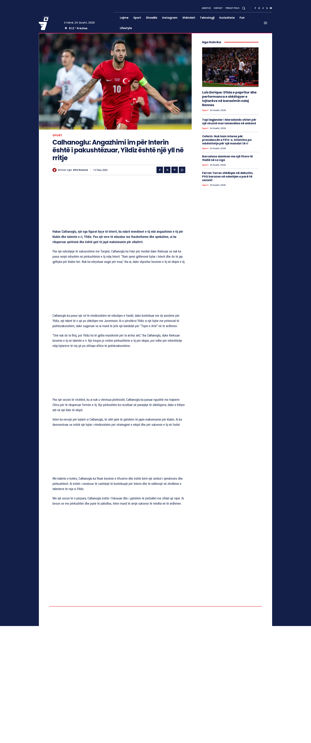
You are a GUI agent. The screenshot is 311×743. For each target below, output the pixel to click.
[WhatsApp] (182, 170)
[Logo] (49, 23)
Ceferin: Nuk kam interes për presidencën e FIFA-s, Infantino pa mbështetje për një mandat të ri (227, 139)
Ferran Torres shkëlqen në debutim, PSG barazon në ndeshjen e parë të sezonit (227, 176)
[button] (244, 8)
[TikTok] (263, 8)
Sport (57, 135)
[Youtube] (271, 8)
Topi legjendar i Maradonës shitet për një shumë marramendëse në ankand (229, 121)
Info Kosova (80, 170)
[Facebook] (255, 8)
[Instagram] (259, 8)
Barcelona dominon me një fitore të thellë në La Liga (227, 158)
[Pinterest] (174, 170)
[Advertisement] (118, 203)
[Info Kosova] (55, 170)
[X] (267, 8)
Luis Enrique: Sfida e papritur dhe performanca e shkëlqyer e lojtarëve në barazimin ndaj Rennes (229, 98)
